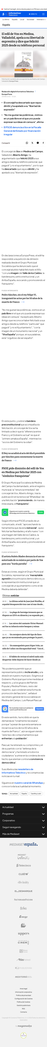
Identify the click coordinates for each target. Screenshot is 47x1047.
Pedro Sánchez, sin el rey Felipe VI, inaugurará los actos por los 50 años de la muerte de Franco (22, 298)
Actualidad (14, 793)
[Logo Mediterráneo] (23, 977)
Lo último (5, 19)
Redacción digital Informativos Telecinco (18, 91)
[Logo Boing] (23, 908)
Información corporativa (23, 992)
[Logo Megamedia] (25, 1026)
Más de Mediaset (11, 833)
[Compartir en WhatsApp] (27, 143)
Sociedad (30, 19)
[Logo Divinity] (23, 882)
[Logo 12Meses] (24, 951)
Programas (8, 813)
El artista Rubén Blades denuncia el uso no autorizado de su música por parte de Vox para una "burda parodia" (23, 560)
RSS (23, 1009)
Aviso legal (23, 989)
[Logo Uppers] (23, 934)
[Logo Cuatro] (23, 874)
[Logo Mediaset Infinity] (23, 857)
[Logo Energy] (23, 917)
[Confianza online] (24, 1037)
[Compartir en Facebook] (43, 143)
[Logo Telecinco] (23, 865)
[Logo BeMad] (23, 925)
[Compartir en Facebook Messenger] (38, 143)
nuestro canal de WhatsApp (28, 782)
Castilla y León (36, 793)
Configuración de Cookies (24, 999)
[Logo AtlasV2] (24, 959)
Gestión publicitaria (23, 1005)
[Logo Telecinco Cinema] (23, 942)
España (14, 19)
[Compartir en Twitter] (32, 143)
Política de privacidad (23, 995)
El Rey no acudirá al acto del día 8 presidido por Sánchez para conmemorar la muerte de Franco (23, 457)
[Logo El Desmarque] (23, 891)
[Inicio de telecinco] (3, 14)
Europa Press (7, 94)
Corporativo (8, 820)
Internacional (41, 19)
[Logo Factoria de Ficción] (23, 900)
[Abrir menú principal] (43, 14)
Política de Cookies (23, 1002)
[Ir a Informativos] (14, 14)
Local (22, 19)
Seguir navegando (11, 827)
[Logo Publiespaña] (23, 968)
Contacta (23, 1012)
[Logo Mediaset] (23, 846)
